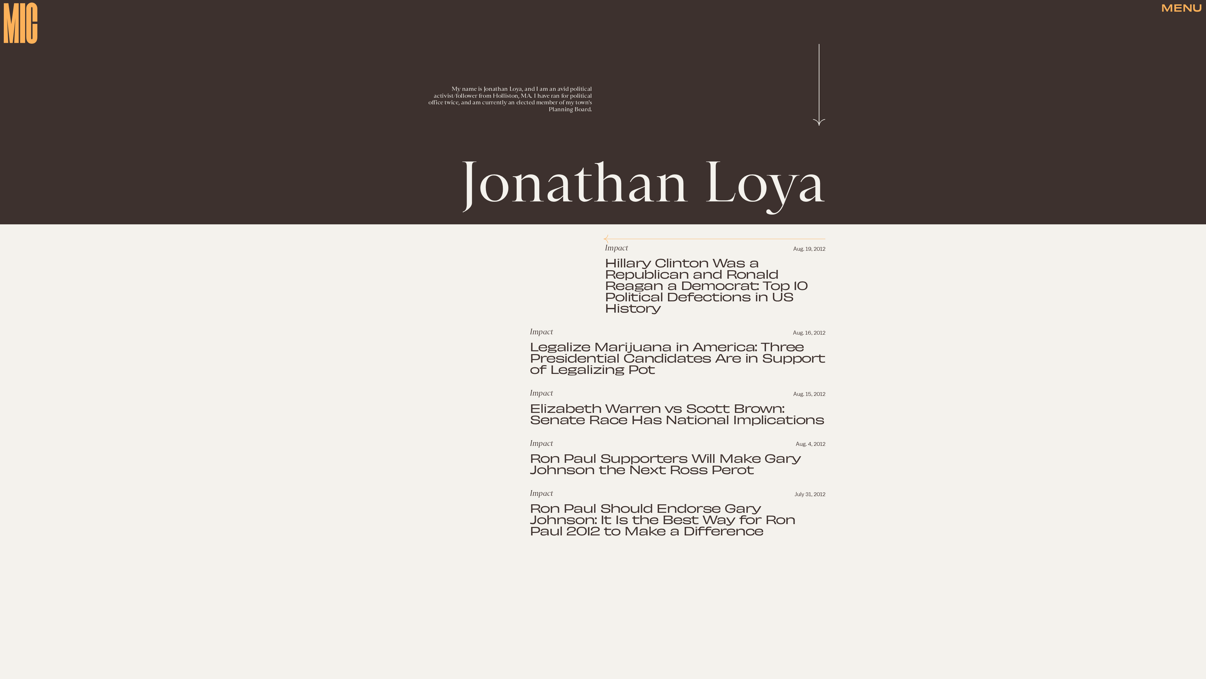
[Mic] (20, 23)
